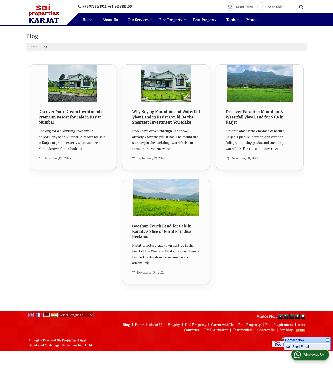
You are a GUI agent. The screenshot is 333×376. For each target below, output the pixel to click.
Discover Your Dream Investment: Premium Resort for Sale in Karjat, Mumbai (70, 117)
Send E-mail (301, 350)
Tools (231, 19)
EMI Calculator (216, 329)
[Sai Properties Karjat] (44, 13)
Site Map (286, 329)
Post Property (204, 19)
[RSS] (300, 329)
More (250, 19)
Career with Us (222, 324)
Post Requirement (279, 324)
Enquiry (174, 324)
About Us (110, 19)
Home (87, 19)
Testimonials (243, 329)
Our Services (138, 19)
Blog (126, 324)
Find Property (170, 19)
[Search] (300, 6)
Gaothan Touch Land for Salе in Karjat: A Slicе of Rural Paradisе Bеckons (161, 231)
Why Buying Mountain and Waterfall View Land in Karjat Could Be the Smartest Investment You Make (166, 117)
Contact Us (266, 329)
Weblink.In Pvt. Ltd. (79, 345)
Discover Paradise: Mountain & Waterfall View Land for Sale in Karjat (255, 117)
